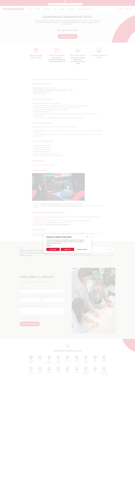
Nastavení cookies (82, 249)
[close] (87, 237)
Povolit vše (53, 249)
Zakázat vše (67, 249)
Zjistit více (48, 245)
